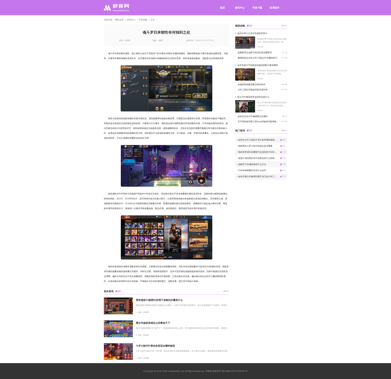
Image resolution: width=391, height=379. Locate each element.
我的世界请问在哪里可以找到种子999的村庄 (259, 152)
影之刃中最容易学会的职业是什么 (253, 97)
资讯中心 (240, 7)
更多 (225, 291)
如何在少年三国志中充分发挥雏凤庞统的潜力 (259, 139)
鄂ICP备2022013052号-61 (235, 371)
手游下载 (257, 7)
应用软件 (275, 7)
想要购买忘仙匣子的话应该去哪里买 (255, 52)
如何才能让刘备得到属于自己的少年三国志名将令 (259, 176)
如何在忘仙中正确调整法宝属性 (253, 116)
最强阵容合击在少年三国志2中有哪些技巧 (257, 57)
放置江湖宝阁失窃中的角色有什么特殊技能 (258, 158)
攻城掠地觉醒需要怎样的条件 (251, 84)
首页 (222, 7)
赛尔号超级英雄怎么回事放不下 (153, 322)
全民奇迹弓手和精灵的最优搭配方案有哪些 (257, 65)
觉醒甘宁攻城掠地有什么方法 (252, 164)
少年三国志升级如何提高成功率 (253, 89)
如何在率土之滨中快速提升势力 (252, 33)
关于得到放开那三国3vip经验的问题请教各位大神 (260, 121)
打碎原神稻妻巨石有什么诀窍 (252, 170)
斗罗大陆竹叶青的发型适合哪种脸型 (155, 345)
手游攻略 (143, 19)
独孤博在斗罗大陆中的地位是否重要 (255, 146)
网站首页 (119, 19)
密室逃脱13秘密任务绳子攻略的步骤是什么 (159, 299)
